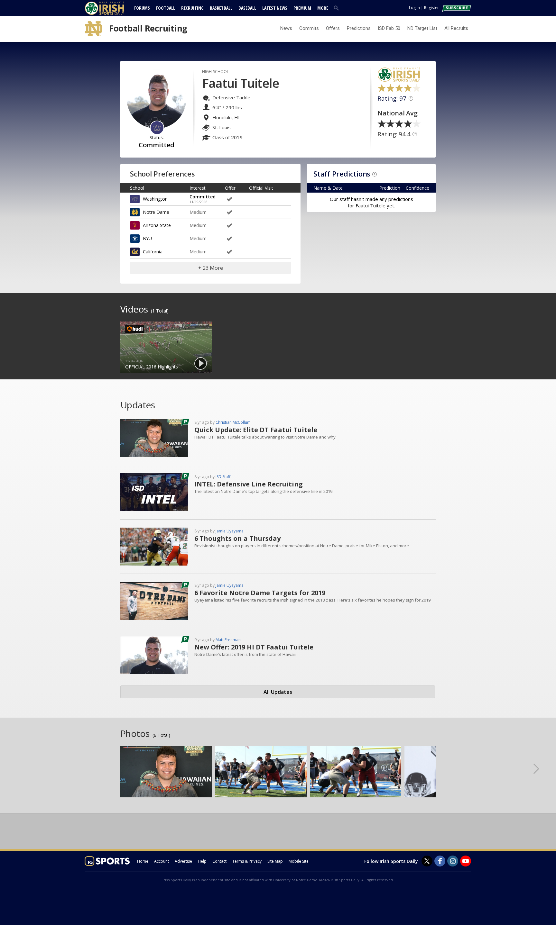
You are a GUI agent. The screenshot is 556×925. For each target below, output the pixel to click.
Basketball (221, 8)
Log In (414, 7)
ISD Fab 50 (389, 28)
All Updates (278, 691)
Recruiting (192, 8)
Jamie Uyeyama (230, 531)
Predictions (359, 28)
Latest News (274, 8)
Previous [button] (14, 768)
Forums (142, 8)
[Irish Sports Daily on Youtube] (465, 861)
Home (142, 861)
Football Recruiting (148, 28)
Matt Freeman (228, 639)
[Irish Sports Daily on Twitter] (427, 861)
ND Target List (422, 28)
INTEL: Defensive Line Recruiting (248, 484)
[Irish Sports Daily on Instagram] (452, 861)
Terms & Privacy (247, 861)
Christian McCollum (233, 422)
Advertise (183, 861)
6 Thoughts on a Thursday (237, 538)
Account (161, 861)
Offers (333, 28)
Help (202, 861)
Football (165, 8)
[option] (166, 347)
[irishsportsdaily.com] (112, 8)
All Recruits (456, 28)
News (286, 28)
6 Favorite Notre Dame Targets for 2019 (259, 592)
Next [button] (541, 768)
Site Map (275, 861)
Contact (219, 861)
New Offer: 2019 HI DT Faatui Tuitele (253, 647)
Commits (309, 28)
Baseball (247, 8)
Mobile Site (299, 861)
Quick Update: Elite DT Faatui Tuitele (255, 429)
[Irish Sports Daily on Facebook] (439, 861)
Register (431, 7)
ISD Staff (223, 476)
